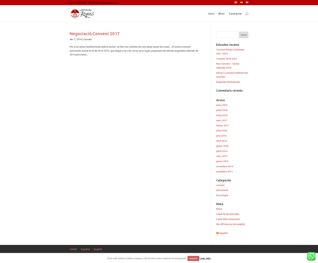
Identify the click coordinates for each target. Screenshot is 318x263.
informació (222, 190)
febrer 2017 (222, 125)
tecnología (222, 195)
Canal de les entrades (227, 214)
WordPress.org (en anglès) (230, 224)
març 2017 (221, 120)
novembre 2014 (224, 166)
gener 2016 (222, 146)
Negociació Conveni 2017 (95, 33)
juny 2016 (221, 135)
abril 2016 (221, 141)
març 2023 (221, 105)
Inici (211, 13)
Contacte (235, 13)
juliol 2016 (221, 130)
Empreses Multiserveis (228, 82)
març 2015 (221, 156)
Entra (219, 209)
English (98, 249)
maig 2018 (221, 115)
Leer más (205, 258)
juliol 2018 (221, 110)
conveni (87, 39)
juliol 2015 (221, 151)
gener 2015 (222, 161)
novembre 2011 (224, 171)
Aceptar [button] (193, 258)
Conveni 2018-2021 (226, 58)
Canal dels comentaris (228, 219)
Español (85, 249)
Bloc (222, 13)
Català (73, 249)
